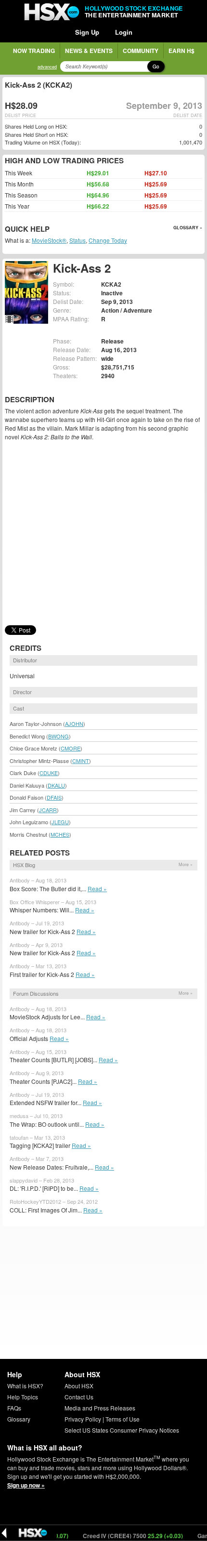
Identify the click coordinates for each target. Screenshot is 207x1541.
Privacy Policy (83, 1419)
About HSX (79, 1386)
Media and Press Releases (100, 1408)
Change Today (108, 240)
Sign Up (87, 32)
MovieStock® (49, 240)
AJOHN (74, 723)
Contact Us (79, 1397)
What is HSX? (25, 1386)
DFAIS (54, 797)
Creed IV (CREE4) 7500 (124, 1535)
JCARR (48, 810)
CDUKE (48, 773)
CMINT (80, 760)
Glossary (18, 1419)
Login (123, 32)
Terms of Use (122, 1419)
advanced (47, 67)
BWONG (58, 736)
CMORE (70, 748)
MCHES (60, 834)
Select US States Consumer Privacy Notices (122, 1430)
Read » (97, 888)
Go (156, 66)
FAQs (14, 1408)
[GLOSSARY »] (51, 229)
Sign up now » (26, 1485)
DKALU (56, 785)
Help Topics (22, 1397)
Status (77, 240)
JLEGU (60, 822)
